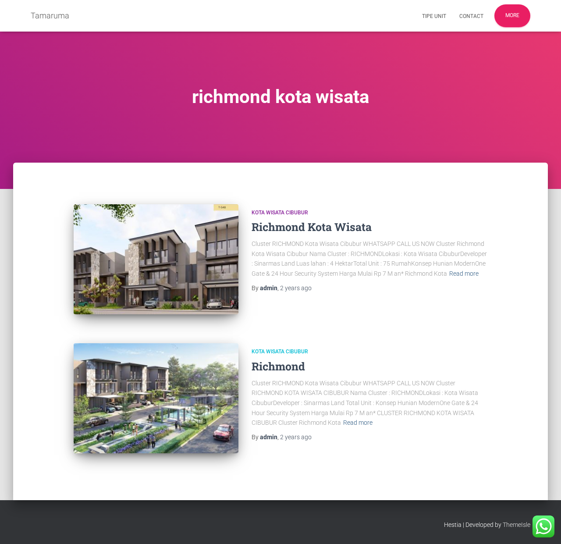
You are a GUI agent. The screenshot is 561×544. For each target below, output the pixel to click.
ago (296, 288)
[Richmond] (156, 398)
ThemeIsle (516, 524)
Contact (471, 16)
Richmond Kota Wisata (312, 227)
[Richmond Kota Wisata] (156, 259)
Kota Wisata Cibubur (280, 213)
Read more (464, 273)
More (512, 15)
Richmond (278, 366)
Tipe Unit (434, 16)
